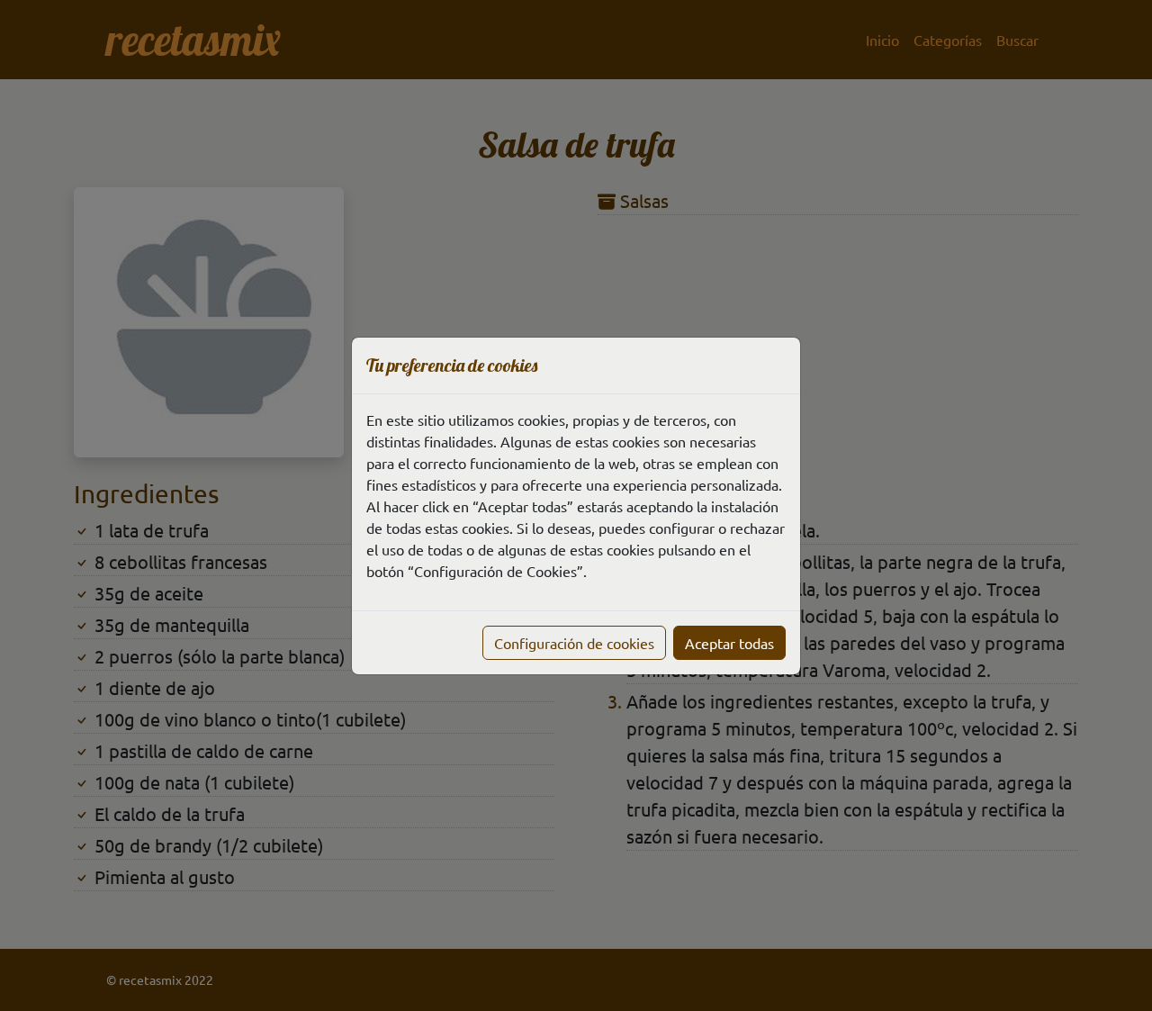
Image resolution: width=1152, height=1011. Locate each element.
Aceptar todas (729, 643)
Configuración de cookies (574, 643)
